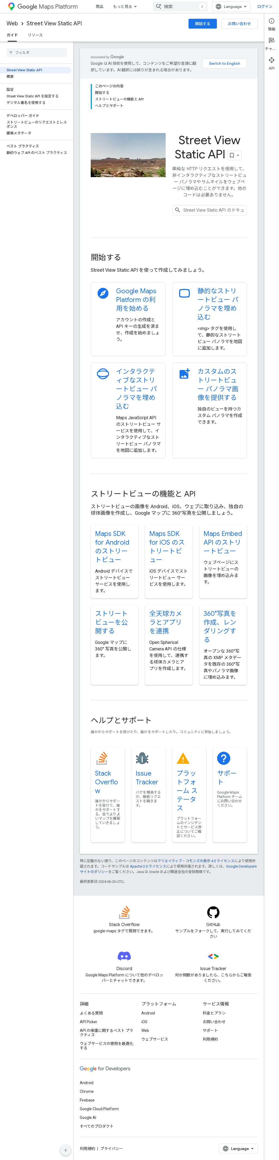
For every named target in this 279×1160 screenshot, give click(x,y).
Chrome (87, 1091)
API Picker (88, 1022)
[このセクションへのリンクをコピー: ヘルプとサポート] (159, 721)
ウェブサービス (154, 1039)
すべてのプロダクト (97, 1126)
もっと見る (122, 6)
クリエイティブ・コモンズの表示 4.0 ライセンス (195, 861)
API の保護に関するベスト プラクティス (106, 1032)
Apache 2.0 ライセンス (148, 866)
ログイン (264, 6)
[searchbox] (37, 52)
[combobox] (180, 6)
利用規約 (210, 1039)
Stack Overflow (106, 782)
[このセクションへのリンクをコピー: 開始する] (128, 258)
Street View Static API (54, 23)
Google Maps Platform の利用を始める (136, 300)
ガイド (12, 35)
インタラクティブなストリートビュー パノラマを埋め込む (136, 389)
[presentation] (169, 258)
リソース (35, 35)
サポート (210, 1030)
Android (148, 1013)
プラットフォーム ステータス (187, 790)
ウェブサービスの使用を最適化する (106, 1045)
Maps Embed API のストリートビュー (223, 542)
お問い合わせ (239, 23)
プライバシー (111, 1148)
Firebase (87, 1100)
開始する (202, 23)
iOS (144, 1022)
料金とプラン (214, 1013)
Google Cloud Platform (99, 1109)
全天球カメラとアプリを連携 (165, 622)
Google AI (88, 1117)
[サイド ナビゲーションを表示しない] (65, 1150)
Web (12, 23)
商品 (99, 6)
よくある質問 (91, 1013)
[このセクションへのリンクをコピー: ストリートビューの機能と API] (203, 494)
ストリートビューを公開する (111, 622)
